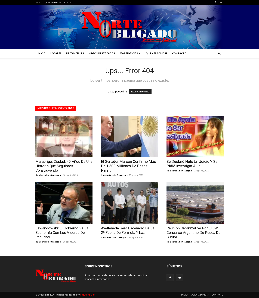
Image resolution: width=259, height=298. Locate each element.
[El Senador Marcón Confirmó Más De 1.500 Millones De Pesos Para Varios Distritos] (129, 136)
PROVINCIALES (75, 53)
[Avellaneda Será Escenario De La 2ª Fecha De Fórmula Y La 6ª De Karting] (129, 203)
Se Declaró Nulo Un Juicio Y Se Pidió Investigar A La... (191, 163)
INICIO (38, 2)
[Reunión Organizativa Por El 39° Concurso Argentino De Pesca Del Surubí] (195, 203)
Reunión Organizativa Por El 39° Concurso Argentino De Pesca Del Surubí (193, 232)
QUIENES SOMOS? (53, 2)
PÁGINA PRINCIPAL (140, 91)
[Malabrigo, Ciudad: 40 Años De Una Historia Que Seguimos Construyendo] (63, 136)
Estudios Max (87, 294)
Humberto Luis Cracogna (48, 175)
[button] (219, 53)
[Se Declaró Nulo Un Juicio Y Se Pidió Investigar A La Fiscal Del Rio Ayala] (195, 136)
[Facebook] (215, 2)
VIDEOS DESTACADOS (102, 53)
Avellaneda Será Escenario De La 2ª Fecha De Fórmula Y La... (128, 230)
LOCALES (55, 53)
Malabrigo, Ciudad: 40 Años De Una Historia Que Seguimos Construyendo (63, 166)
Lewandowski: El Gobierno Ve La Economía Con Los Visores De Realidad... (61, 232)
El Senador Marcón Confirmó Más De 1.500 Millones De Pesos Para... (128, 166)
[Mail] (221, 2)
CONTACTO (69, 2)
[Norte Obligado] (129, 27)
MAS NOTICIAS (129, 53)
